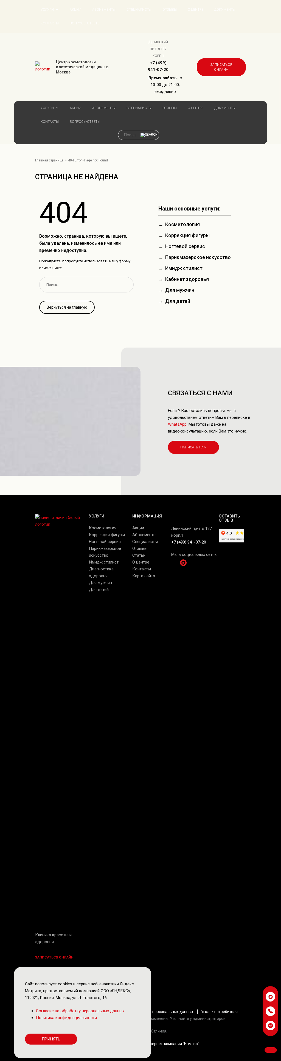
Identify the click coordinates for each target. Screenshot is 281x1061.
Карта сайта (143, 575)
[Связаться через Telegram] (270, 1025)
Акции (75, 10)
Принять (51, 1039)
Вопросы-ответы (85, 23)
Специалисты (139, 10)
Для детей (177, 301)
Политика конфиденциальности (66, 1017)
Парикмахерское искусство (198, 257)
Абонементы (104, 10)
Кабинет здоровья (187, 279)
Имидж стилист (184, 268)
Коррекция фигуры (187, 235)
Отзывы (169, 10)
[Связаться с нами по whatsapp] (270, 997)
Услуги (47, 10)
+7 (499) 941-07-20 (188, 542)
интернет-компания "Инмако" (172, 1044)
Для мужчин (179, 290)
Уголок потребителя (219, 1011)
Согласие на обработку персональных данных (151, 1011)
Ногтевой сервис (185, 246)
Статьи (138, 555)
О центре (195, 10)
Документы (224, 10)
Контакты (50, 23)
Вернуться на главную (67, 307)
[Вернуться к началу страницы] (271, 1050)
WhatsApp (177, 424)
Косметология (182, 224)
